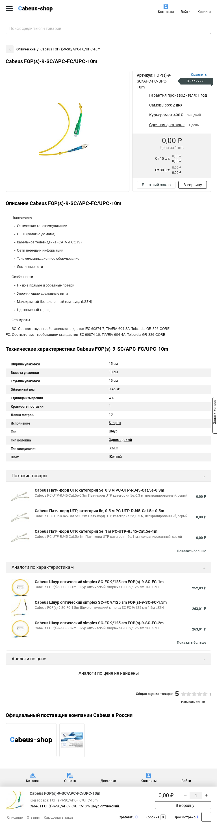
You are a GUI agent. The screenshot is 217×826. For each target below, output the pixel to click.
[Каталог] (9, 8)
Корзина (204, 12)
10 (111, 414)
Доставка (108, 781)
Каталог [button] (32, 781)
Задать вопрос (215, 412)
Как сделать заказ (58, 818)
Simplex (115, 423)
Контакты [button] (166, 12)
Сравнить (126, 817)
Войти (185, 12)
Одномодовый (120, 440)
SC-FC (113, 448)
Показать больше (191, 551)
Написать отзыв (193, 702)
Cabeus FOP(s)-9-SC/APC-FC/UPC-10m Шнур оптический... (75, 806)
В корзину (192, 185)
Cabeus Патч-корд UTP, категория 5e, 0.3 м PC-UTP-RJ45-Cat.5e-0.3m (99, 490)
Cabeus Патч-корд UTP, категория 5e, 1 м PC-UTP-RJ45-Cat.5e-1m (96, 531)
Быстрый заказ (156, 185)
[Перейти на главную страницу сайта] (42, 8)
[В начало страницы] (206, 817)
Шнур (113, 431)
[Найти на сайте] (206, 28)
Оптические (25, 49)
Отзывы (33, 818)
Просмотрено (184, 817)
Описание (15, 818)
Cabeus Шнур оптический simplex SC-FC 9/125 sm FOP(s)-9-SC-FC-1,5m (101, 602)
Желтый (115, 457)
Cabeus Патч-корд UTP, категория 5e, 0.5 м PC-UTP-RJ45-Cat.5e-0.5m (99, 511)
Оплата (70, 781)
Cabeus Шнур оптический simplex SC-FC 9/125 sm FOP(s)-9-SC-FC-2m (99, 623)
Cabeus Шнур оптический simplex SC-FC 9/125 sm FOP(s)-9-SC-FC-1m (99, 581)
